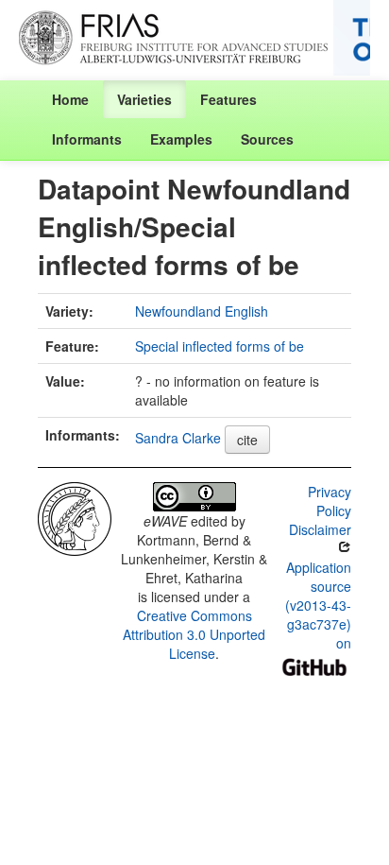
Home (70, 99)
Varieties (144, 99)
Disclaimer (320, 529)
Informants (87, 139)
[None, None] (74, 517)
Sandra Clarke (178, 437)
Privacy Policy (329, 501)
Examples (181, 139)
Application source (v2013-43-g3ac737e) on (318, 605)
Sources (267, 139)
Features (228, 99)
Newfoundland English (201, 311)
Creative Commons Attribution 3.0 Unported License (194, 634)
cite (247, 439)
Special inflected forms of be (219, 346)
